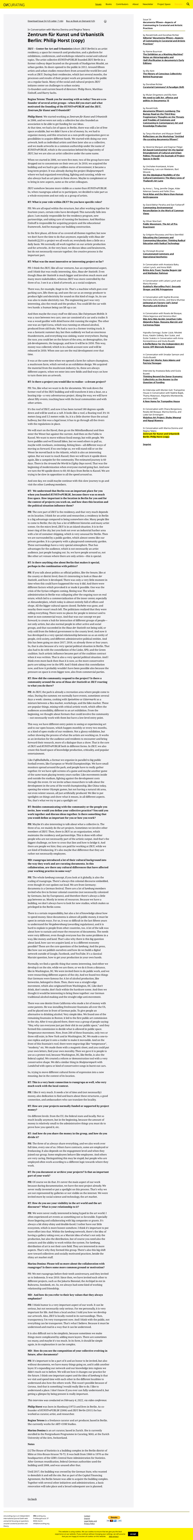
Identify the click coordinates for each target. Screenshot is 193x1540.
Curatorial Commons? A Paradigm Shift (163, 87)
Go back (32, 1499)
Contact (87, 1516)
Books (109, 4)
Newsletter (148, 4)
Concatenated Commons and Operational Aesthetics (158, 255)
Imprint (147, 444)
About (135, 4)
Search (188, 4)
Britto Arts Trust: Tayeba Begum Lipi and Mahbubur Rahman (162, 271)
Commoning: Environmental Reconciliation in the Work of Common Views (163, 210)
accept (133, 1534)
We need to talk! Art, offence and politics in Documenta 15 (160, 99)
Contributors (122, 4)
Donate (178, 4)
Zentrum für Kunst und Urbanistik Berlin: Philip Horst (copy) (161, 435)
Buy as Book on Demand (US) (80, 21)
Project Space (163, 4)
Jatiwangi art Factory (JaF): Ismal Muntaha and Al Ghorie (160, 304)
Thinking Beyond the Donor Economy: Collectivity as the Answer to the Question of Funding (163, 379)
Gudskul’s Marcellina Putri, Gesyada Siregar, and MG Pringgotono (162, 288)
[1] (39, 240)
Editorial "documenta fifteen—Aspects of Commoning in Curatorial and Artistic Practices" (164, 40)
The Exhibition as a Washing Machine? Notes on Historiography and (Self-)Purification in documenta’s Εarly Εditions (163, 59)
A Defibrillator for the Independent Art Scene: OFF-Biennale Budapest (163, 345)
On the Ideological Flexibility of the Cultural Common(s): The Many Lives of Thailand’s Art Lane (164, 177)
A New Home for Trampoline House (161, 401)
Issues (98, 4)
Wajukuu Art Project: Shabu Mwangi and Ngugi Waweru (162, 419)
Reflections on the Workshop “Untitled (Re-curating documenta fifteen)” (163, 138)
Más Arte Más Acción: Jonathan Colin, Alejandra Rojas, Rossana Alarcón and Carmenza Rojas (162, 321)
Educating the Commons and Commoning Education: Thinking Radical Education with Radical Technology (164, 240)
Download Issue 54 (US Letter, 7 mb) (45, 21)
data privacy (114, 1536)
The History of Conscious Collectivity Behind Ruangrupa (162, 75)
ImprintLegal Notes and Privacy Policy (90, 1521)
